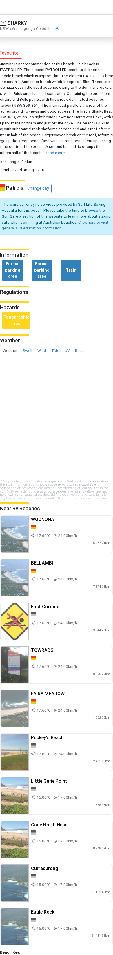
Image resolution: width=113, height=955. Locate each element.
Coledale (44, 28)
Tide (55, 350)
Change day (38, 188)
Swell (27, 350)
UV (67, 350)
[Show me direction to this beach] (57, 29)
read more (55, 153)
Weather (10, 350)
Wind (41, 350)
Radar (80, 350)
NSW (4, 28)
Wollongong (22, 28)
